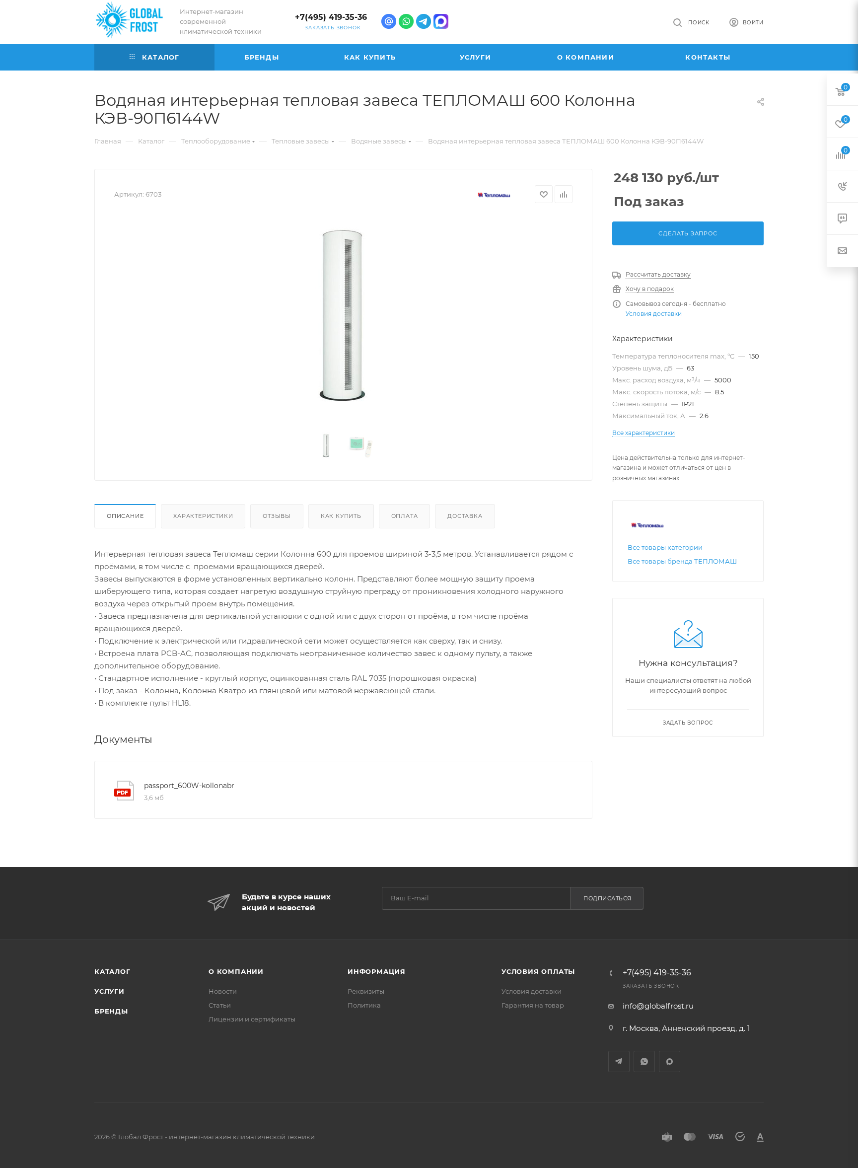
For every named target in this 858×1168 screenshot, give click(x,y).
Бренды (111, 1011)
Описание (125, 515)
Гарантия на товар (532, 1005)
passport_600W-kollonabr (189, 785)
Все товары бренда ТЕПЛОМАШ (682, 561)
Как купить (341, 515)
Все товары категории (665, 547)
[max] (440, 21)
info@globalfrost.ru (658, 1006)
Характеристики (203, 515)
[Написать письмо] (388, 21)
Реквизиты (366, 991)
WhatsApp (644, 1061)
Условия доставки (654, 313)
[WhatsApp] (406, 21)
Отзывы (277, 515)
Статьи (220, 1005)
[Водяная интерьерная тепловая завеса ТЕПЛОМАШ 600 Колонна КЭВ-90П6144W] (343, 319)
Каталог (112, 971)
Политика (364, 1005)
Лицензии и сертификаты (252, 1019)
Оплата (404, 515)
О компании (236, 971)
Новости (223, 991)
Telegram (619, 1061)
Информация (377, 971)
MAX (669, 1061)
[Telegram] (423, 21)
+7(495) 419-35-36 (331, 17)
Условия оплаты (538, 971)
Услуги (109, 991)
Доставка (464, 515)
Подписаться (607, 898)
